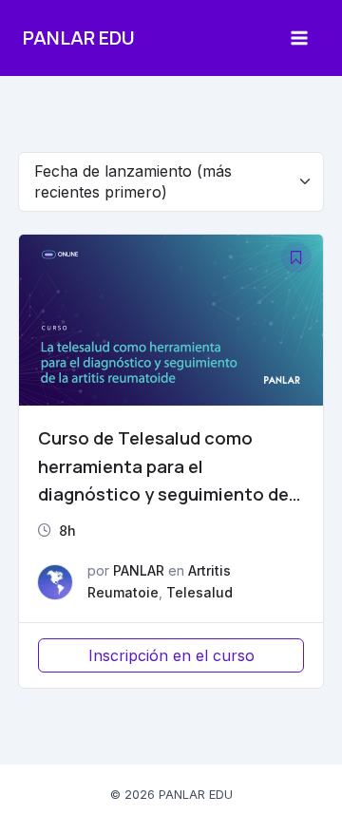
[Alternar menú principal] (299, 38)
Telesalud (199, 592)
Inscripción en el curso (171, 655)
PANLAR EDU (79, 37)
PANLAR (138, 570)
